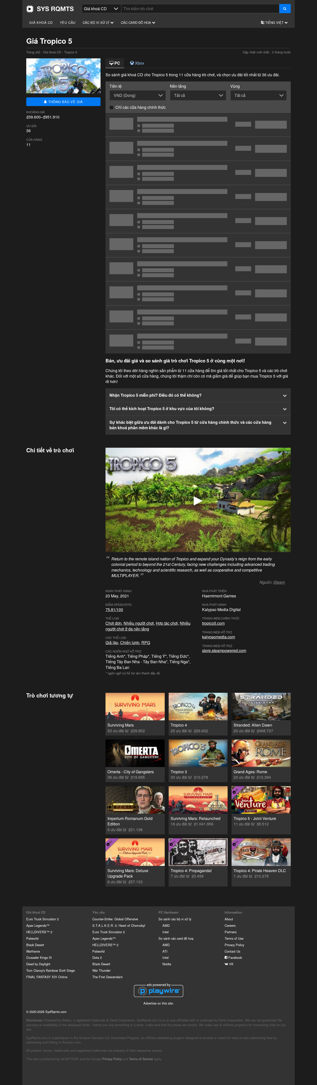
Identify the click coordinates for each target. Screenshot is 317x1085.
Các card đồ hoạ (136, 22)
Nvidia (166, 964)
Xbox (139, 63)
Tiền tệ (115, 86)
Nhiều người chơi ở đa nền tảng (148, 625)
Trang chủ (50, 9)
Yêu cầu (68, 22)
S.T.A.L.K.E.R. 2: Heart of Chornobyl (118, 925)
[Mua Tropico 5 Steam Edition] (198, 125)
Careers (230, 925)
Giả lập (112, 642)
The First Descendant (107, 976)
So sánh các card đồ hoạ (175, 938)
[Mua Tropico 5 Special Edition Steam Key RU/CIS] (198, 197)
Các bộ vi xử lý (96, 22)
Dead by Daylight (38, 964)
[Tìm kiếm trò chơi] (285, 8)
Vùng (235, 86)
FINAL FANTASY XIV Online (46, 976)
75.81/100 (114, 609)
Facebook (234, 957)
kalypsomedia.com (218, 637)
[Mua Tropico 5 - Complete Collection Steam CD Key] (198, 245)
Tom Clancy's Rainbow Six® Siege (50, 970)
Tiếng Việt (274, 22)
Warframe (33, 951)
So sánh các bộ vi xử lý (174, 919)
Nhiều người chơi (139, 623)
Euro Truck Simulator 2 (42, 919)
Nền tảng (178, 86)
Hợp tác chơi (167, 623)
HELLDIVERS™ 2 (39, 932)
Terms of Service (141, 1058)
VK (231, 964)
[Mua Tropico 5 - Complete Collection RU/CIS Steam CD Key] (198, 293)
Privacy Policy (234, 944)
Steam (279, 582)
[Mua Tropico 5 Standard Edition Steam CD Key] (198, 173)
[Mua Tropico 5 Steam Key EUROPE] (198, 341)
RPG (145, 642)
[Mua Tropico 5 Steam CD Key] (198, 149)
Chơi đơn (114, 623)
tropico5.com (213, 623)
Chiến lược (129, 642)
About (229, 919)
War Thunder (101, 970)
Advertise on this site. (158, 1003)
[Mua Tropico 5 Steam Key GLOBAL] (198, 317)
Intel (165, 932)
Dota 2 (97, 957)
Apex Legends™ (38, 925)
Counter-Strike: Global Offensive (115, 919)
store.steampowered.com (224, 650)
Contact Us (232, 951)
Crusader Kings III (39, 957)
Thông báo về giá (65, 101)
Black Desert (35, 944)
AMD (166, 925)
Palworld (32, 938)
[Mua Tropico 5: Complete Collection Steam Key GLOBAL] (198, 221)
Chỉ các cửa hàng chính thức (140, 107)
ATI (164, 951)
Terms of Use (234, 938)
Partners (231, 932)
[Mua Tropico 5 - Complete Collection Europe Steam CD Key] (198, 269)
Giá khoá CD (41, 22)
